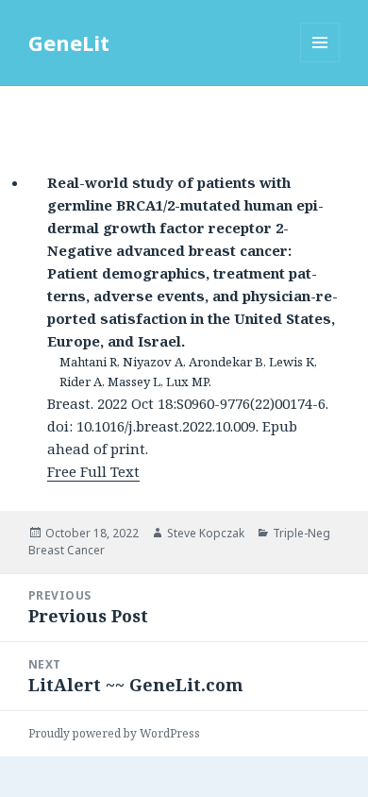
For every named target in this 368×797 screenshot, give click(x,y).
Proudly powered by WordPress (114, 733)
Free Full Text (93, 471)
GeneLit (68, 42)
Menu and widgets (320, 61)
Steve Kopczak (205, 533)
